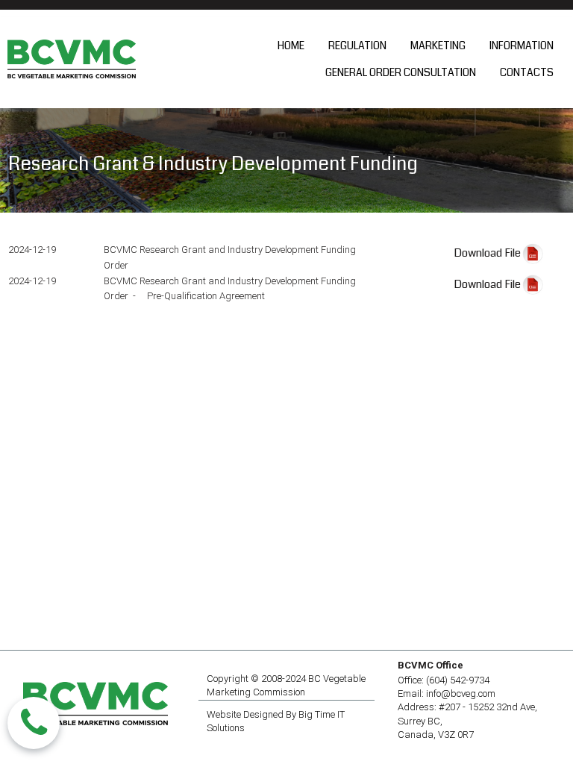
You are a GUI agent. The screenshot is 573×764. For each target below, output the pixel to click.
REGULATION (357, 45)
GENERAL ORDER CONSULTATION (400, 72)
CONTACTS (527, 72)
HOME (291, 45)
